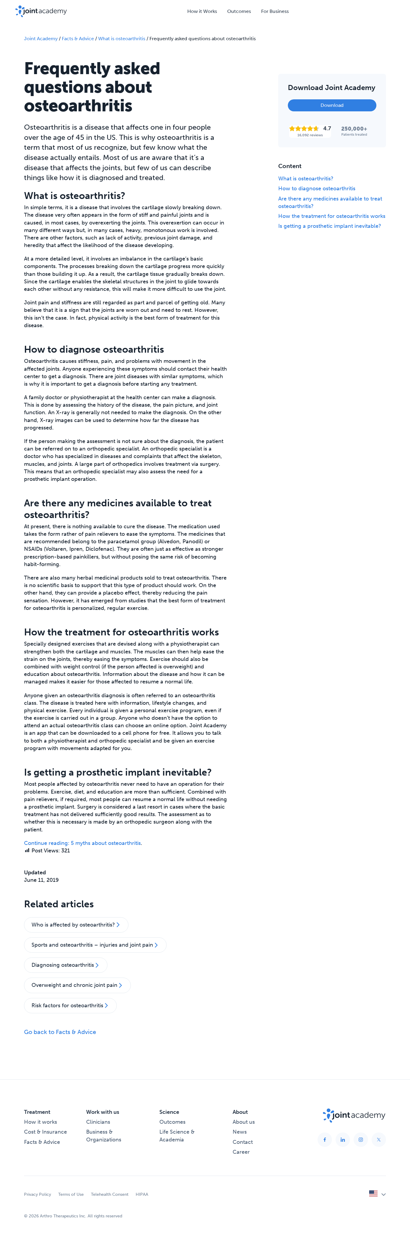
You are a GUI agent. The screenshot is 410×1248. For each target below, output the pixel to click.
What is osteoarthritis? (305, 178)
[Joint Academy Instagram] (361, 1139)
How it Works (202, 11)
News (240, 1132)
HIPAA (142, 1194)
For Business (275, 11)
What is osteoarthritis (121, 38)
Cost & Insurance (45, 1132)
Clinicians (98, 1122)
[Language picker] (377, 1194)
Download (332, 105)
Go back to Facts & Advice (60, 1031)
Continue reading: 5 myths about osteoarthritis (82, 843)
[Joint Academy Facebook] (325, 1139)
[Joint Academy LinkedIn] (343, 1139)
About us (244, 1122)
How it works (40, 1122)
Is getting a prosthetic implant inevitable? (329, 226)
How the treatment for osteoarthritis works (331, 216)
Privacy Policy (37, 1194)
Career (241, 1152)
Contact (243, 1142)
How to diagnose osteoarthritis (316, 188)
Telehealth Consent (109, 1194)
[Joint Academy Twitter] (379, 1139)
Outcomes (239, 11)
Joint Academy (41, 38)
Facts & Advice (78, 38)
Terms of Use (71, 1194)
